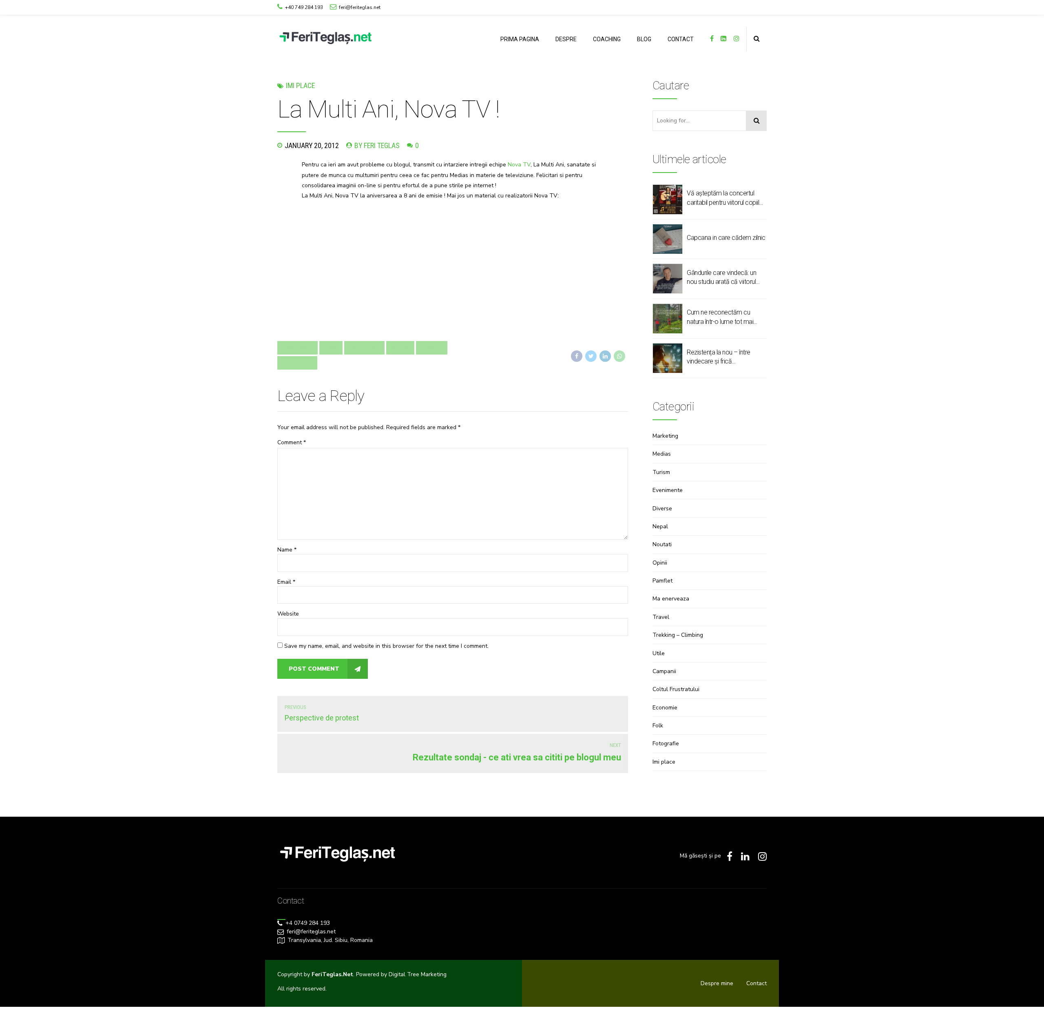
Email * (286, 582)
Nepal (660, 526)
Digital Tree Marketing (418, 974)
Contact (756, 983)
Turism (661, 472)
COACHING (607, 39)
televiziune (297, 362)
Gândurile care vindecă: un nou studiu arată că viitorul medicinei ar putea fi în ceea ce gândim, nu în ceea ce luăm (724, 278)
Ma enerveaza (670, 599)
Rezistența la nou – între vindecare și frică (718, 356)
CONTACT (681, 39)
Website (288, 614)
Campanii (664, 671)
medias (400, 347)
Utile (658, 653)
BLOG (644, 39)
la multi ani (364, 347)
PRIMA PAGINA (519, 39)
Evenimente (667, 490)
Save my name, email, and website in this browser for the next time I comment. (386, 646)
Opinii (659, 563)
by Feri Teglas (377, 145)
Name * (286, 550)
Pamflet (662, 581)
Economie (664, 707)
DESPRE (566, 39)
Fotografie (665, 743)
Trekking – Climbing (677, 635)
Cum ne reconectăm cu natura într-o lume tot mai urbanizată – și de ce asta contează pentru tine (721, 317)
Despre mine (717, 983)
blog (331, 347)
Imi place (300, 85)
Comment (291, 442)
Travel (660, 617)
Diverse (662, 508)
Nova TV (519, 164)
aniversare (297, 347)
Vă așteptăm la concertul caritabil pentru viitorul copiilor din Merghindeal (726, 198)
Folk (657, 725)
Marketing (665, 436)
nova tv (431, 347)
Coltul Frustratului (675, 689)
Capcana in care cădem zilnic (726, 238)
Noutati (662, 544)
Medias (661, 454)
